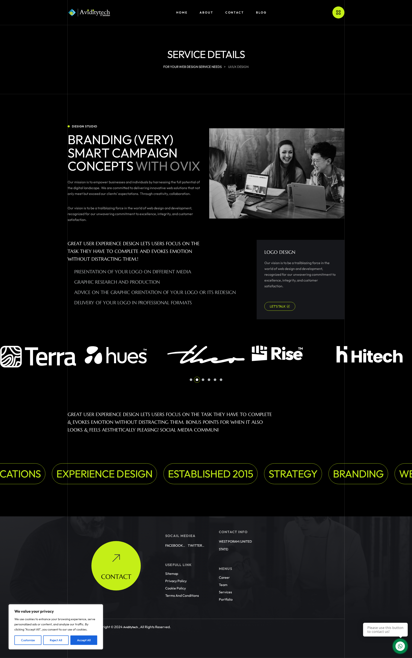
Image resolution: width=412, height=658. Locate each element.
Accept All (84, 640)
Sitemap (171, 573)
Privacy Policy (176, 581)
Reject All (56, 640)
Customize (28, 640)
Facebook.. (175, 545)
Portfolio (226, 599)
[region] (56, 626)
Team (223, 585)
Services (225, 592)
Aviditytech (130, 627)
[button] (191, 379)
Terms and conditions (182, 595)
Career (224, 577)
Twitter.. (196, 545)
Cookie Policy (175, 588)
